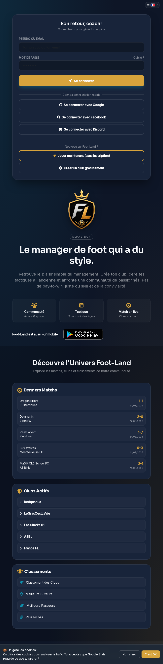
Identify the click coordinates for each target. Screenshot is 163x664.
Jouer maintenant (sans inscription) (84, 156)
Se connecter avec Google (84, 105)
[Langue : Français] (152, 5)
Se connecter (84, 81)
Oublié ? (138, 57)
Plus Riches (34, 617)
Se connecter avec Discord (84, 129)
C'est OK (151, 654)
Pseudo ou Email (31, 38)
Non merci (129, 654)
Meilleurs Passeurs (40, 606)
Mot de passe (29, 57)
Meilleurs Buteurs (38, 594)
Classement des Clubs (42, 582)
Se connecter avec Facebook (84, 117)
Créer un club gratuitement (84, 168)
